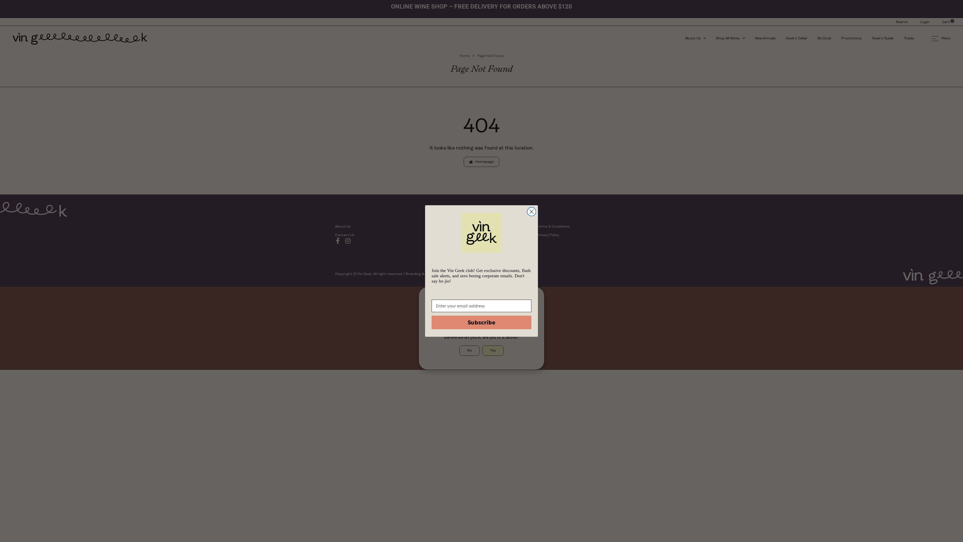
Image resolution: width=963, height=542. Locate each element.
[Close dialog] (531, 211)
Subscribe (481, 322)
